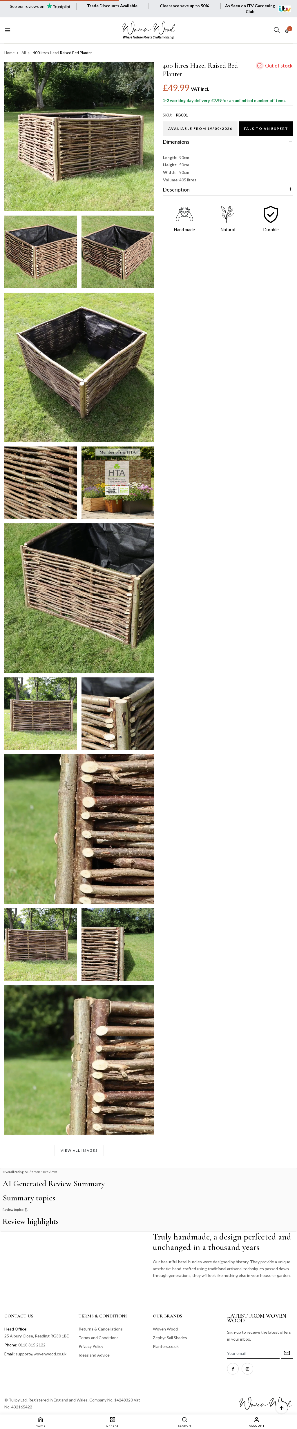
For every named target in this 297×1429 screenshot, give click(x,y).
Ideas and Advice (94, 1355)
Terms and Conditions (99, 1337)
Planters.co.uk (166, 1346)
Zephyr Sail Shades (170, 1337)
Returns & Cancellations (101, 1328)
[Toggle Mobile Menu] (7, 30)
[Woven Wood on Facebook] (233, 1369)
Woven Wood (165, 1328)
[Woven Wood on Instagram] (247, 1369)
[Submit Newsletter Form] (287, 1353)
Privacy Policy (91, 1346)
